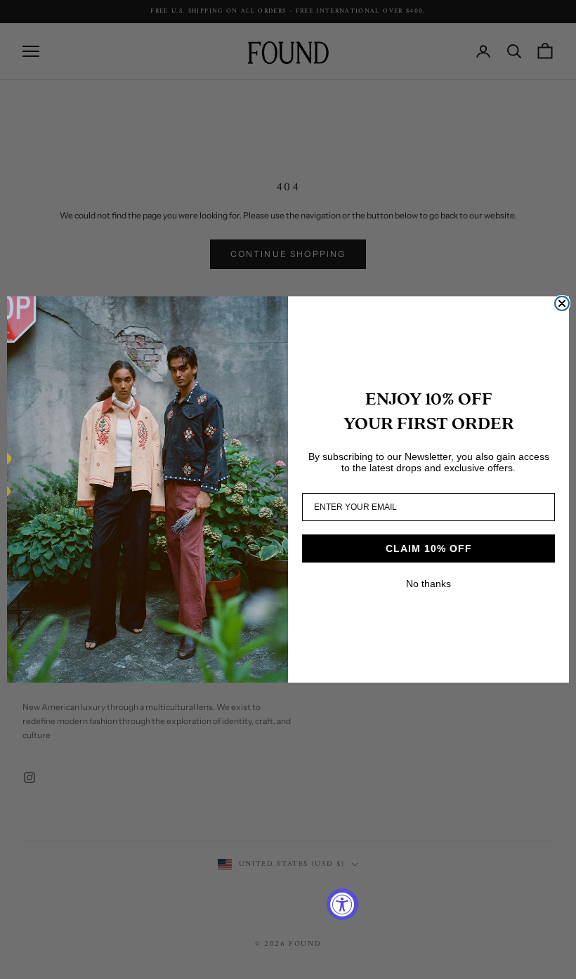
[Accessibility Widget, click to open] (342, 904)
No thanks (428, 583)
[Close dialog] (562, 303)
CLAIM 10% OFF (429, 548)
